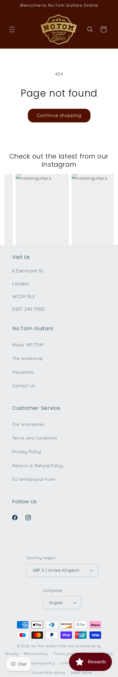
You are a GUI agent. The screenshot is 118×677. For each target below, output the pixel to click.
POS (62, 646)
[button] (12, 29)
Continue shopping (59, 115)
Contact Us (23, 385)
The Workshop (27, 358)
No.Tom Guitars (44, 646)
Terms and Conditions (34, 438)
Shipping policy (41, 663)
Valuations (23, 372)
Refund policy (36, 653)
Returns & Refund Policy (37, 465)
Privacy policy (66, 653)
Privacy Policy (26, 451)
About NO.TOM (28, 344)
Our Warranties (28, 424)
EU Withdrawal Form (34, 479)
